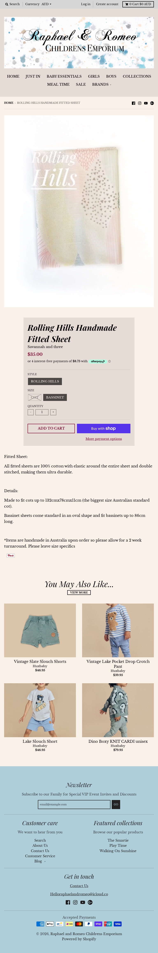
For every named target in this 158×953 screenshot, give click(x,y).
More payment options (104, 439)
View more (79, 592)
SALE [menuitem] (81, 84)
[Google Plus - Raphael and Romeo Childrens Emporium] (152, 103)
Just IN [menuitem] (33, 76)
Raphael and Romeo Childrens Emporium (86, 934)
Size (31, 390)
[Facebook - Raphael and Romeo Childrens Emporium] (133, 103)
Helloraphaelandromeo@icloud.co (79, 894)
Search (40, 840)
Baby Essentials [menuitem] (64, 76)
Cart (140, 4)
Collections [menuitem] (137, 76)
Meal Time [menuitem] (58, 84)
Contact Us (40, 851)
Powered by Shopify (79, 939)
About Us (40, 846)
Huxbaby (40, 666)
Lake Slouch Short (40, 741)
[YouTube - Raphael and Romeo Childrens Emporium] (146, 103)
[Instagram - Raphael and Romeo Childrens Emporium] (140, 103)
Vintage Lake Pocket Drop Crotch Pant (118, 664)
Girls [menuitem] (94, 76)
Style (32, 374)
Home (8, 102)
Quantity (35, 406)
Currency (32, 4)
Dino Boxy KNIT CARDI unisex (118, 741)
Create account (107, 4)
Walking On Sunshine (118, 851)
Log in (86, 4)
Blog (38, 861)
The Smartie (118, 840)
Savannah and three (45, 347)
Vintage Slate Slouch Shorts (40, 661)
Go (116, 804)
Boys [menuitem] (111, 76)
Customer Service (40, 856)
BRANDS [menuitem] (100, 84)
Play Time (118, 846)
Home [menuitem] (13, 76)
